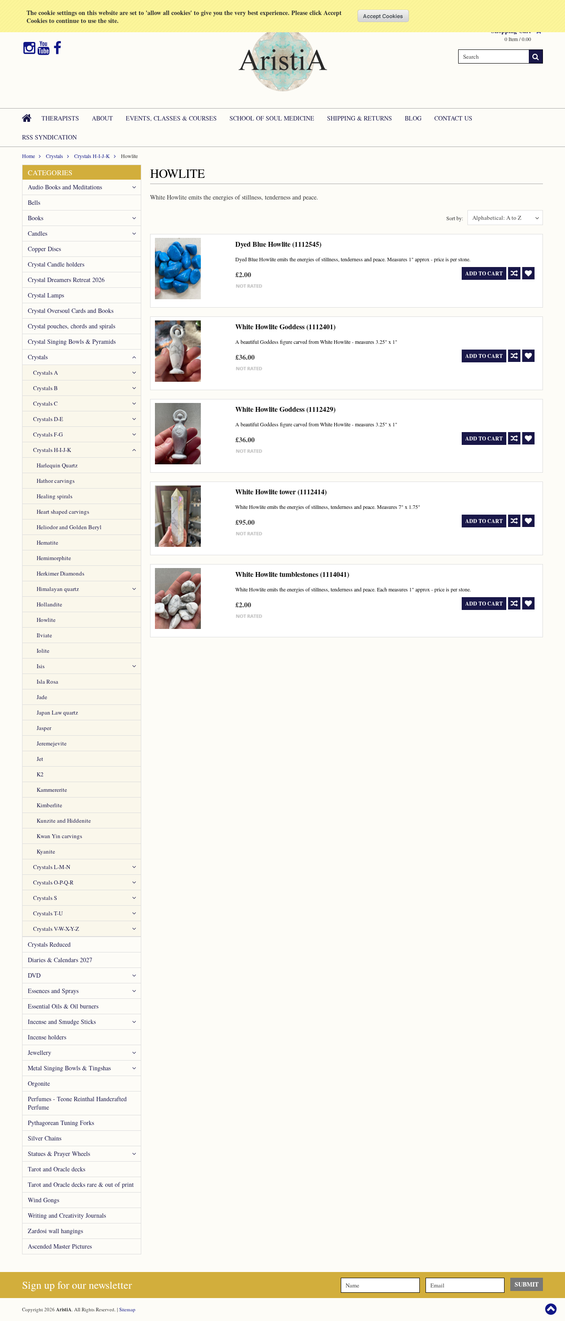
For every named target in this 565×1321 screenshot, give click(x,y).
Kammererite (52, 790)
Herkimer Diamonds (60, 573)
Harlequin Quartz (57, 465)
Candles (37, 233)
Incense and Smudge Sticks (62, 1021)
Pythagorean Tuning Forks (61, 1122)
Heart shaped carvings (63, 512)
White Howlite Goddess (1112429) (285, 409)
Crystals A (45, 372)
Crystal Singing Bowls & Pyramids (72, 341)
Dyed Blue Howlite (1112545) (278, 244)
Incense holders (47, 1037)
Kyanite (46, 851)
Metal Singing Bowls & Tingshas (69, 1068)
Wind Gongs (43, 1200)
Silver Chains (44, 1138)
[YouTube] (43, 48)
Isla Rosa (47, 681)
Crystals (54, 155)
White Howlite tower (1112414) (281, 491)
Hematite (47, 542)
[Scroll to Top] (551, 1309)
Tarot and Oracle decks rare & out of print (81, 1184)
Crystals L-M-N (51, 867)
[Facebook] (57, 48)
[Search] (536, 56)
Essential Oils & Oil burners (63, 1006)
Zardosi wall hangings (55, 1231)
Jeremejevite (52, 743)
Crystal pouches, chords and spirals (71, 326)
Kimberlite (49, 805)
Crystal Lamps (46, 295)
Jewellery (39, 1052)
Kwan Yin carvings (59, 836)
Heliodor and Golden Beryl (69, 527)
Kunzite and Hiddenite (64, 820)
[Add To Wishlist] (528, 273)
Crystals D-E (48, 419)
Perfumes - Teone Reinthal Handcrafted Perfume (77, 1103)
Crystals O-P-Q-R (53, 882)
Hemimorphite (54, 558)
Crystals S (45, 898)
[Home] (27, 118)
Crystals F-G (48, 434)
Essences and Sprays (53, 990)
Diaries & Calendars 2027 (60, 960)
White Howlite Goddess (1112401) (285, 326)
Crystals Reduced (49, 944)
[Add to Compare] (514, 273)
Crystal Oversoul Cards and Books (70, 310)
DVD (34, 975)
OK (383, 16)
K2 (40, 774)
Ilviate (44, 635)
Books (35, 218)
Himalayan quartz (58, 589)
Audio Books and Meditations (65, 187)
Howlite (46, 620)
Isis (41, 666)
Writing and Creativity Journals (67, 1215)
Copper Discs (44, 249)
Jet (40, 759)
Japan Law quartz (57, 712)
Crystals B (45, 388)
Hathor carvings (56, 481)
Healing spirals (54, 496)
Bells (34, 202)
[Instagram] (29, 48)
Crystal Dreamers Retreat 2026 (66, 279)
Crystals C (45, 403)
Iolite (43, 651)
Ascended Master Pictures (60, 1246)
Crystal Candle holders (56, 264)
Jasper (44, 728)
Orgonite (39, 1083)
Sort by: (454, 218)
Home (28, 155)
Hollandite (49, 604)
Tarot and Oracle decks (56, 1169)
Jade (42, 697)
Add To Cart (484, 273)
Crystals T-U (48, 913)
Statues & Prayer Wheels (59, 1153)
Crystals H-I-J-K (92, 155)
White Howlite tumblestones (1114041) (292, 574)
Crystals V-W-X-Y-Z (56, 929)
